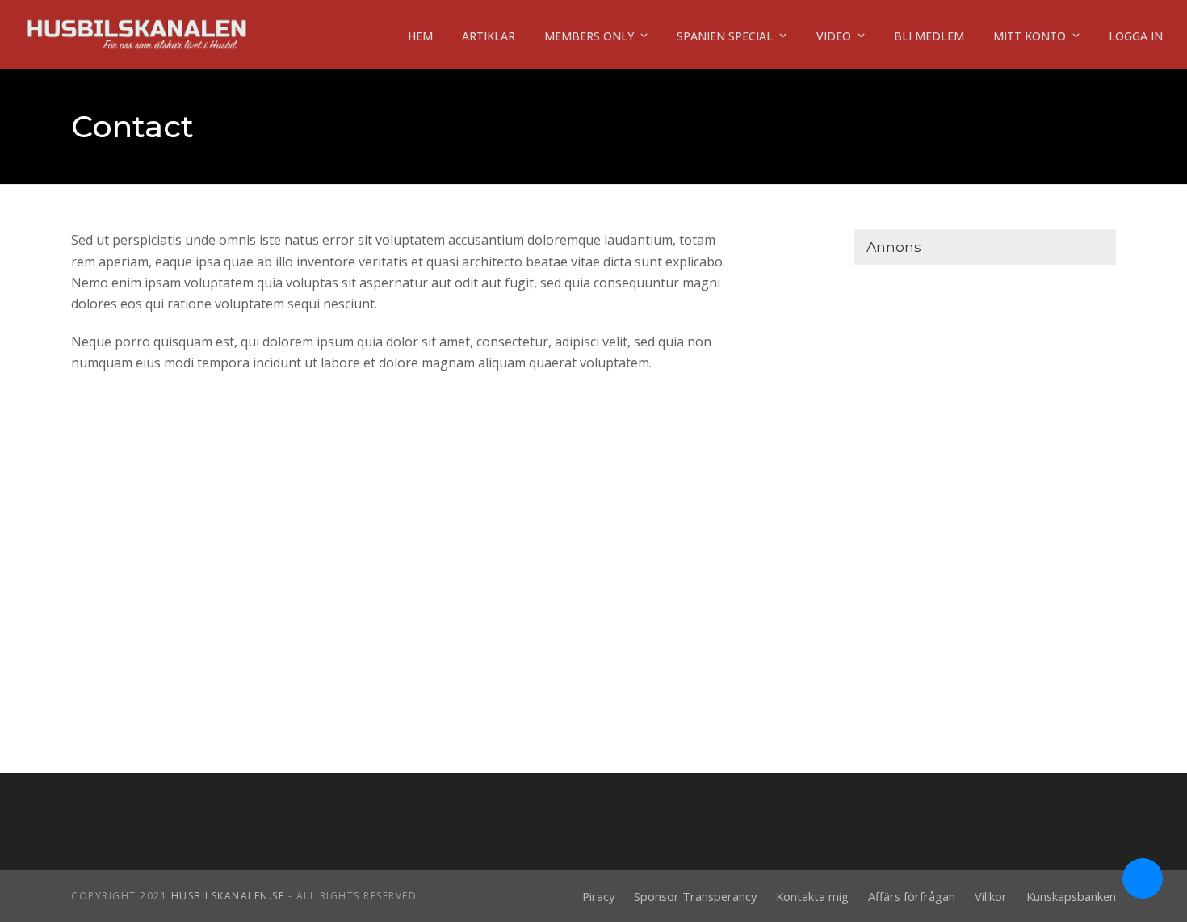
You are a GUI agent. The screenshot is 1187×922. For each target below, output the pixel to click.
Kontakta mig (812, 896)
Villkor (991, 896)
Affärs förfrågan (911, 896)
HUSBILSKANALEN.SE (228, 896)
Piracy (598, 896)
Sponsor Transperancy (695, 896)
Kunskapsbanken (1071, 896)
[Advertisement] (984, 382)
